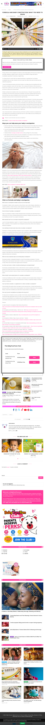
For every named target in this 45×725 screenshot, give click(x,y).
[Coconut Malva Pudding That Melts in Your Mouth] (33, 654)
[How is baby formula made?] (26, 399)
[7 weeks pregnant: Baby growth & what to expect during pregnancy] (5, 624)
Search (3, 475)
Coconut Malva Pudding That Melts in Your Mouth (33, 662)
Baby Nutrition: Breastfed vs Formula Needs (37, 385)
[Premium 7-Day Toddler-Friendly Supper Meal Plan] (33, 445)
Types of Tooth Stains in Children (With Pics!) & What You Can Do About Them (25, 637)
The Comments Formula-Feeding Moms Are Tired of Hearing (37, 379)
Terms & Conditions (24, 715)
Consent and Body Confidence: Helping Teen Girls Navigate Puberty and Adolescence (11, 663)
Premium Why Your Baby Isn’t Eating (12, 453)
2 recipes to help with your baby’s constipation (17, 120)
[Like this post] (24, 419)
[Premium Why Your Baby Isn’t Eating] (12, 445)
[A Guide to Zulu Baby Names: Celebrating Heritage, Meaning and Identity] (22, 596)
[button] (3, 449)
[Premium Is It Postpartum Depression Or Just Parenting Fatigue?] (33, 673)
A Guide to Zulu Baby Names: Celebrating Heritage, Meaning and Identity (21, 611)
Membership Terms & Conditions (19, 716)
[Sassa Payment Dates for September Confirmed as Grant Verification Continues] (11, 673)
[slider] (40, 49)
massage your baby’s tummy (17, 132)
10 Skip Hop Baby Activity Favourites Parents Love (11, 701)
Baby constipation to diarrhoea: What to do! (16, 184)
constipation (5, 414)
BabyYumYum (12, 16)
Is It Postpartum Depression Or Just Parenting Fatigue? (33, 682)
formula (10, 414)
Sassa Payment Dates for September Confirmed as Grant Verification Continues (11, 682)
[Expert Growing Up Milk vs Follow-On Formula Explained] (12, 383)
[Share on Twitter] (26, 419)
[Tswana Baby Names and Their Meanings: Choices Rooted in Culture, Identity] (5, 617)
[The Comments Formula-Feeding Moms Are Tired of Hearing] (26, 379)
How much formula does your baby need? (37, 391)
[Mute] (37, 49)
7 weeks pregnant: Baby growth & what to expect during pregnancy (26, 622)
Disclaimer (36, 715)
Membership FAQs (28, 716)
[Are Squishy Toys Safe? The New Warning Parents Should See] (33, 692)
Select (34, 357)
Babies (9, 9)
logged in (8, 467)
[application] (22, 49)
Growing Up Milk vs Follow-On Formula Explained (11, 393)
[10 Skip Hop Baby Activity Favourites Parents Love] (11, 692)
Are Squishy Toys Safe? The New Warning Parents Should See (32, 701)
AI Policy (40, 715)
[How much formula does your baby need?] (26, 392)
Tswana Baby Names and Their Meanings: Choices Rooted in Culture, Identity (26, 616)
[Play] (3, 49)
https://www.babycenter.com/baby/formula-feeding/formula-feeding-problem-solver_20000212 (22, 334)
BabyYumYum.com (16, 715)
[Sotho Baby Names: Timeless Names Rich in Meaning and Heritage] (5, 631)
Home (5, 9)
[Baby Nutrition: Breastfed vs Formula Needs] (26, 386)
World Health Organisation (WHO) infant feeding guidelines (20, 175)
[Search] (43, 3)
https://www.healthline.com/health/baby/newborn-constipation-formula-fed (17, 331)
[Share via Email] (29, 419)
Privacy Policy (30, 715)
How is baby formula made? (36, 398)
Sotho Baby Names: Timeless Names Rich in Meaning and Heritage (25, 629)
